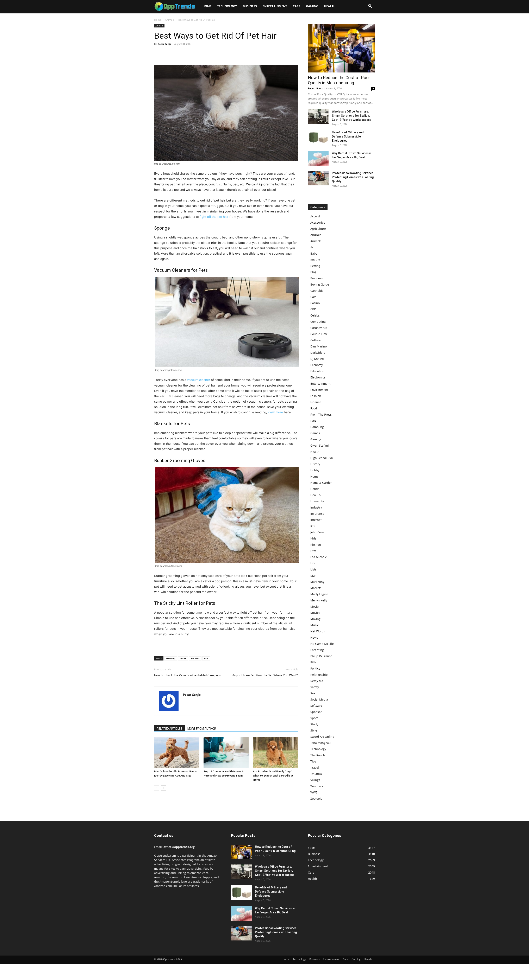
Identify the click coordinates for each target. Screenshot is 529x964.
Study (314, 724)
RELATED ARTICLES (169, 728)
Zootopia (316, 798)
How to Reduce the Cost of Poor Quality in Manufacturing (339, 80)
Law (313, 551)
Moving (315, 619)
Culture (315, 340)
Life (312, 563)
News (314, 637)
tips (206, 658)
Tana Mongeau (320, 743)
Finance (315, 402)
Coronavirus (318, 328)
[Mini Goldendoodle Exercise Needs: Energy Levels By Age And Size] (176, 752)
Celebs (315, 315)
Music (314, 625)
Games (315, 433)
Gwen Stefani (319, 445)
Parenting (317, 650)
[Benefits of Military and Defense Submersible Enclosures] (318, 137)
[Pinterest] (177, 53)
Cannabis (316, 291)
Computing (318, 322)
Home (207, 6)
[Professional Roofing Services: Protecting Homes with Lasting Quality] (318, 178)
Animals (169, 19)
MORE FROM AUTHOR (201, 728)
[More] (196, 53)
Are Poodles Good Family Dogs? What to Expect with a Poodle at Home (273, 775)
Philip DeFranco (321, 656)
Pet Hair (195, 658)
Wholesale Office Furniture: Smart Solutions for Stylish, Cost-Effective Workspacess (351, 115)
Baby (313, 253)
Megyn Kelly (318, 600)
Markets (316, 588)
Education (317, 371)
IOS (312, 526)
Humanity (317, 501)
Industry (316, 507)
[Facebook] (158, 53)
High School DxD (321, 458)
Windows (316, 786)
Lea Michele (318, 557)
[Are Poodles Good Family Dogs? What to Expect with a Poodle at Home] (275, 752)
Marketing (317, 582)
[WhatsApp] (187, 53)
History (315, 464)
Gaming (312, 6)
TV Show (316, 774)
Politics (315, 668)
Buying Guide (319, 284)
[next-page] (163, 788)
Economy (316, 365)
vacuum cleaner (198, 380)
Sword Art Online (322, 737)
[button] (370, 6)
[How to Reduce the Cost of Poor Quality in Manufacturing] (341, 48)
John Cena (317, 532)
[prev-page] (156, 788)
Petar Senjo (164, 43)
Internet (316, 520)
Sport (314, 718)
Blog (313, 272)
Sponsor (316, 712)
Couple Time (319, 334)
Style (313, 730)
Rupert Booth (315, 88)
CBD (313, 309)
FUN (313, 421)
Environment (319, 390)
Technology (227, 6)
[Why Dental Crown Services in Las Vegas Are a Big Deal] (318, 158)
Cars (296, 6)
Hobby (314, 470)
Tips (313, 761)
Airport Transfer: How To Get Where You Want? (265, 675)
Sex (312, 693)
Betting (315, 266)
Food (313, 408)
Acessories (317, 222)
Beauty (315, 260)
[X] (168, 53)
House (183, 658)
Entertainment (275, 6)
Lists (313, 569)
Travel (314, 768)
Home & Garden (321, 483)
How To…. (317, 495)
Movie (314, 606)
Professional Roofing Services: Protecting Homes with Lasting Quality (353, 177)
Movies (315, 613)
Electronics (317, 377)
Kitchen (315, 545)
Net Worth (317, 631)
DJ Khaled (317, 359)
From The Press (321, 414)
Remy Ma (316, 681)
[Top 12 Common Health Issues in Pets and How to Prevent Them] (226, 752)
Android (316, 235)
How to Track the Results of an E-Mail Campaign (187, 675)
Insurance (317, 514)
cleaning (170, 658)
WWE (313, 792)
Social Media (319, 699)
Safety (314, 687)
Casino (315, 303)
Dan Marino (318, 346)
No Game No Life (322, 644)
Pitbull (314, 662)
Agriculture (318, 229)
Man (313, 575)
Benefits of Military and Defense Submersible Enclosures (348, 136)
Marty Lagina (319, 594)
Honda (314, 489)
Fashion (315, 396)
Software (316, 706)
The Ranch (317, 755)
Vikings (315, 780)
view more (275, 412)
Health (330, 6)
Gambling (317, 427)
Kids (313, 538)
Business (250, 6)
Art (312, 247)
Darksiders (317, 353)
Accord (315, 216)
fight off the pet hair (214, 217)
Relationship (319, 675)
